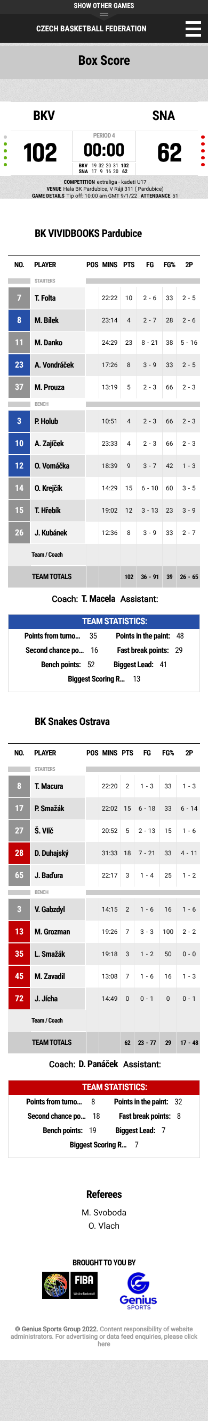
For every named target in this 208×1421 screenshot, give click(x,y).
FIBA (70, 1291)
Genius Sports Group (138, 1291)
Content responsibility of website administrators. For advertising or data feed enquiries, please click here (104, 1336)
